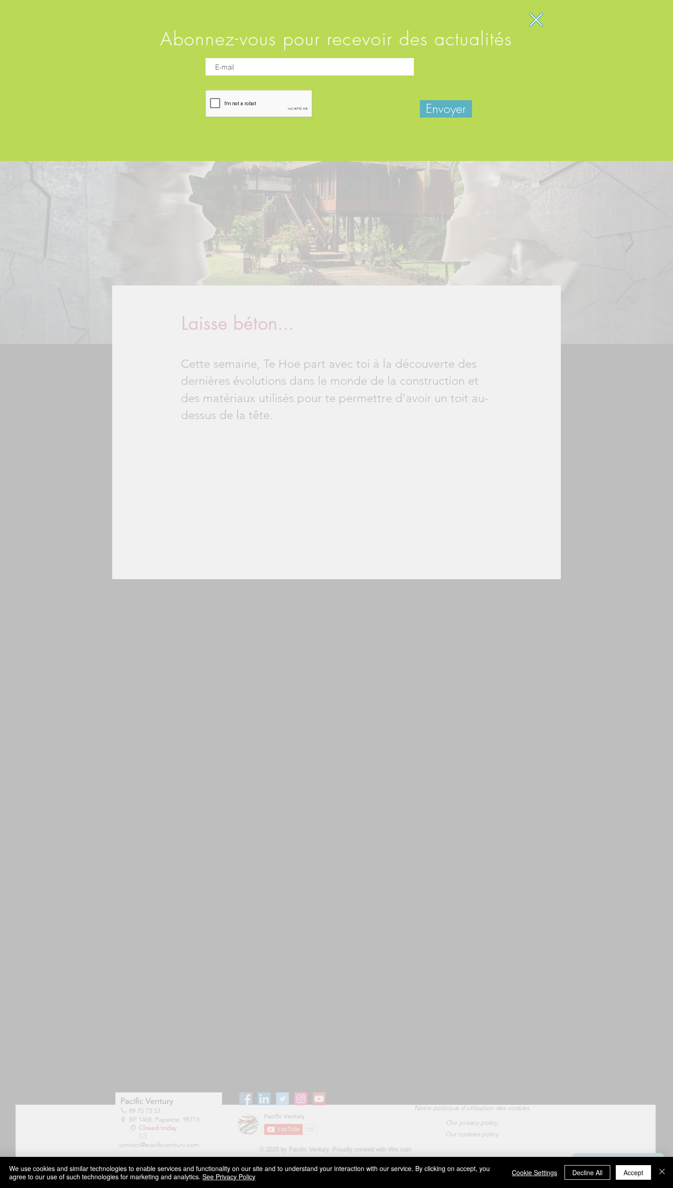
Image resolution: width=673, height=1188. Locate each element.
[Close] (662, 1172)
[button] (536, 20)
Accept (633, 1172)
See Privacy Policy (228, 1176)
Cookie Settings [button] (534, 1172)
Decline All (587, 1172)
